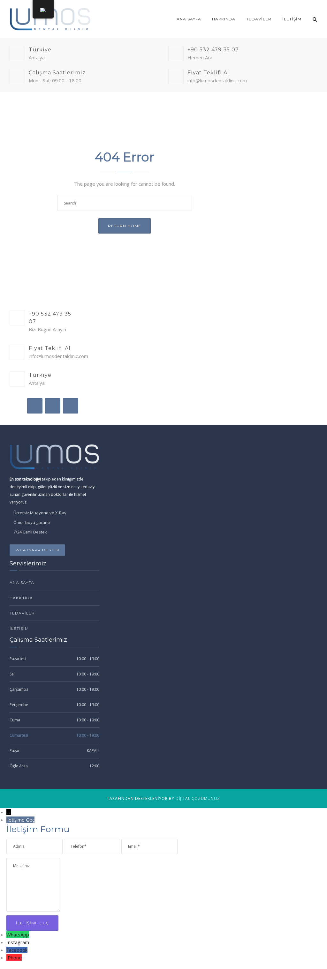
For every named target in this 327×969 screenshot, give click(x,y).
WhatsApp (17, 934)
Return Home (124, 225)
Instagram (17, 942)
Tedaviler (258, 19)
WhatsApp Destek (37, 550)
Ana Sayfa (189, 19)
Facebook (16, 950)
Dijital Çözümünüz (198, 798)
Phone (15, 957)
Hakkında (223, 19)
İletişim (291, 19)
